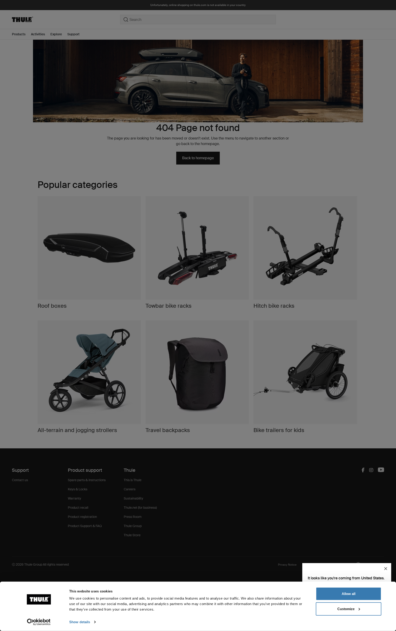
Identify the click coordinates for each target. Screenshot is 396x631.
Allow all (348, 594)
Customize (346, 609)
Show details (79, 622)
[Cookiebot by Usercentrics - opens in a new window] (39, 622)
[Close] (385, 568)
